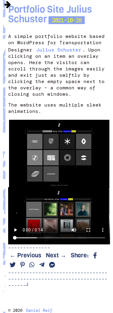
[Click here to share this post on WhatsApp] (32, 265)
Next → (56, 255)
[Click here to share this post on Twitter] (12, 265)
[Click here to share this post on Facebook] (95, 255)
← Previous (25, 255)
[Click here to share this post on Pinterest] (22, 265)
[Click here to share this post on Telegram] (42, 265)
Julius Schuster (58, 50)
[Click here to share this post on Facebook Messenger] (52, 265)
